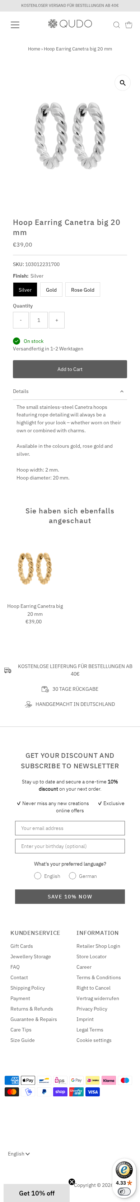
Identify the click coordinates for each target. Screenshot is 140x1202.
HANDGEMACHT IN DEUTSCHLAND (75, 704)
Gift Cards (21, 946)
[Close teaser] (71, 1181)
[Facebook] (9, 1182)
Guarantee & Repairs (33, 1019)
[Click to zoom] (123, 83)
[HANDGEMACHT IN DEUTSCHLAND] (28, 704)
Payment (20, 998)
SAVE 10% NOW (70, 896)
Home (34, 49)
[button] (37, 1193)
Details (21, 391)
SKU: (18, 264)
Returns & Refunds (31, 1009)
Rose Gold (82, 290)
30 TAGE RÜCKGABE (75, 689)
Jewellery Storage (30, 956)
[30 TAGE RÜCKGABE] (45, 689)
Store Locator (91, 956)
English (16, 1153)
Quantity (23, 305)
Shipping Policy (27, 988)
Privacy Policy (91, 1009)
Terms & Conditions (98, 977)
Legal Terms (89, 1029)
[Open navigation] (20, 25)
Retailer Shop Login (98, 946)
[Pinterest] (26, 1182)
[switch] (124, 1192)
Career (84, 967)
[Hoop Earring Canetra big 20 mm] (35, 569)
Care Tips (21, 1029)
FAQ (15, 967)
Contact (19, 977)
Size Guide (22, 1040)
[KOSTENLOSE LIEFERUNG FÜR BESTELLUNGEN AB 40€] (7, 670)
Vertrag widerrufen (97, 998)
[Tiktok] (35, 1182)
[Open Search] (116, 25)
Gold (51, 290)
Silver (25, 290)
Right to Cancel (93, 988)
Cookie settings (94, 1040)
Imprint (85, 1019)
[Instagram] (17, 1182)
